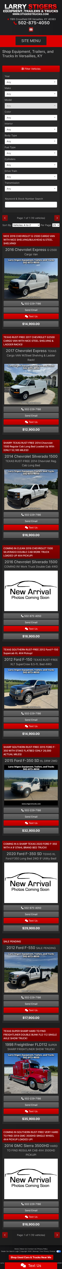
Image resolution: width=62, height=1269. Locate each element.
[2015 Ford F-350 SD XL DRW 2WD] (31, 785)
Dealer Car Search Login (10, 1251)
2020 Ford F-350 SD (31, 856)
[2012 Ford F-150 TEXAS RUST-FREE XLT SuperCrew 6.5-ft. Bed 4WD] (31, 688)
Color (8, 111)
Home (16, 1249)
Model (8, 99)
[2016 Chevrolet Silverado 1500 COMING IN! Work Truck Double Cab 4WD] (31, 591)
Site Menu (31, 41)
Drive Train (11, 170)
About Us (23, 1249)
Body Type (11, 135)
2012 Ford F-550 (31, 948)
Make (8, 88)
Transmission (12, 182)
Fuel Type (10, 147)
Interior (9, 123)
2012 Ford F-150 (31, 661)
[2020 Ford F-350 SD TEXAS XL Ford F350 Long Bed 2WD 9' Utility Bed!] (31, 883)
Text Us (32, 316)
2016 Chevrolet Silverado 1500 (31, 564)
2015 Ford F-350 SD (31, 760)
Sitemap (36, 1251)
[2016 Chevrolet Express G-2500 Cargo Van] (31, 278)
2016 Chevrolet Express (31, 251)
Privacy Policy (42, 1249)
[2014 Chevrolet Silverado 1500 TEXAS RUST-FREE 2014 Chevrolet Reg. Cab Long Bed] (31, 490)
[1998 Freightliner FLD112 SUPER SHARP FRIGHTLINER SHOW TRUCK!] (31, 1073)
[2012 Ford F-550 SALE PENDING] (31, 972)
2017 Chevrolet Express (31, 355)
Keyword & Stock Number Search (24, 198)
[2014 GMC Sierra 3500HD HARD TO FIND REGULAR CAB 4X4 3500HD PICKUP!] (31, 1179)
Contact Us (32, 1249)
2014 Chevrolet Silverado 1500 (31, 460)
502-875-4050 (34, 22)
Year (7, 76)
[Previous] (5, 218)
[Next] (57, 218)
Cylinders (10, 159)
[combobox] (31, 82)
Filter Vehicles (32, 68)
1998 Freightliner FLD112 (31, 1046)
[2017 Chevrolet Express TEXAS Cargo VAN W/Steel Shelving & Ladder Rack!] (31, 384)
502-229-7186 (32, 303)
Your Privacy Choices (48, 1251)
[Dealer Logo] (31, 9)
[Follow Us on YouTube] (31, 29)
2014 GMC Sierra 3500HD (31, 1149)
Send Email (31, 309)
